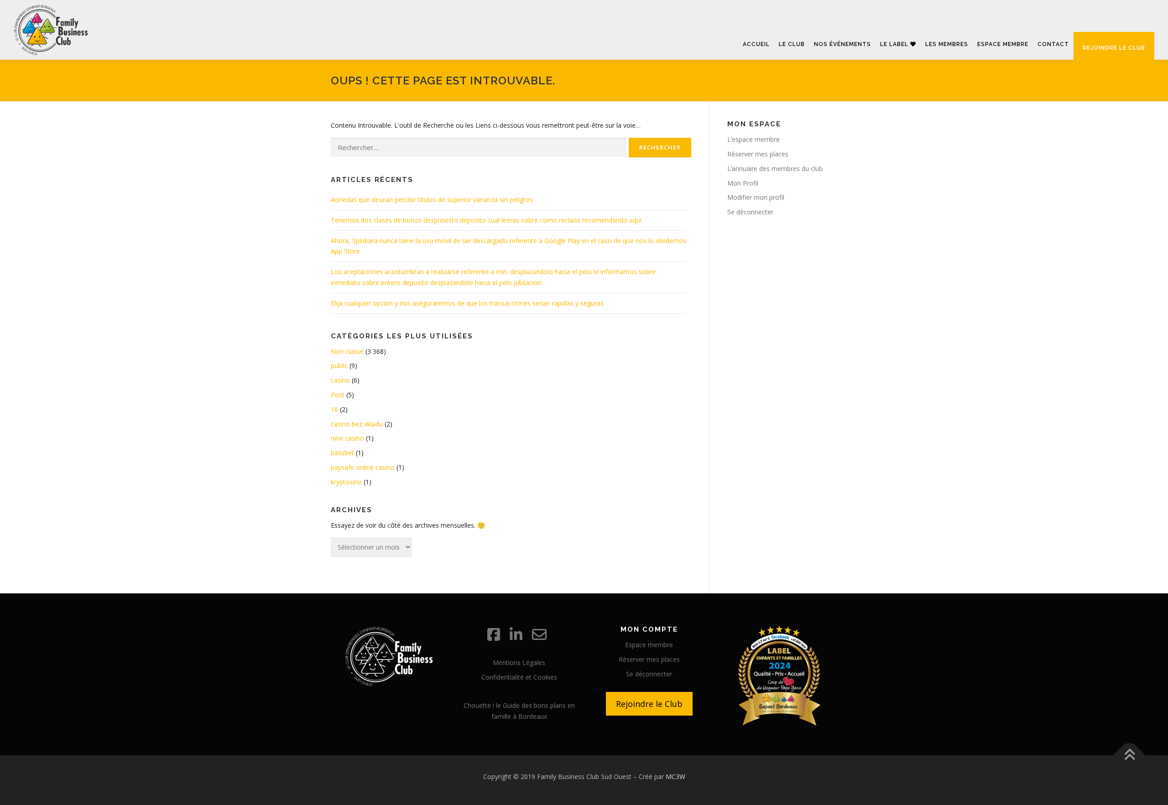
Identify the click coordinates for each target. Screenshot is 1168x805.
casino (340, 380)
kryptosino (346, 482)
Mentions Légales (519, 662)
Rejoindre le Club (649, 703)
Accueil (756, 44)
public (339, 365)
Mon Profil (742, 183)
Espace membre (1002, 44)
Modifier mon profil (755, 197)
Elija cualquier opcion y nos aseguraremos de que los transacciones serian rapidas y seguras (467, 303)
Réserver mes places (757, 154)
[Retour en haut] (1129, 755)
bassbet (342, 452)
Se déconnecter (750, 212)
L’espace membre (753, 139)
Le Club (792, 44)
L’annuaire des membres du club (775, 168)
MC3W (675, 776)
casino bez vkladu (357, 424)
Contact (1053, 44)
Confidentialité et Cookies (519, 677)
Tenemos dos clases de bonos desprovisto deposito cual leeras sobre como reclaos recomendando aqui (486, 220)
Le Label (895, 44)
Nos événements (842, 44)
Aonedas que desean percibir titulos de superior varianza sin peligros (432, 199)
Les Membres (946, 44)
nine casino (347, 438)
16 (334, 409)
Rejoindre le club (1114, 48)
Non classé (347, 351)
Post (337, 394)
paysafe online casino (363, 467)
